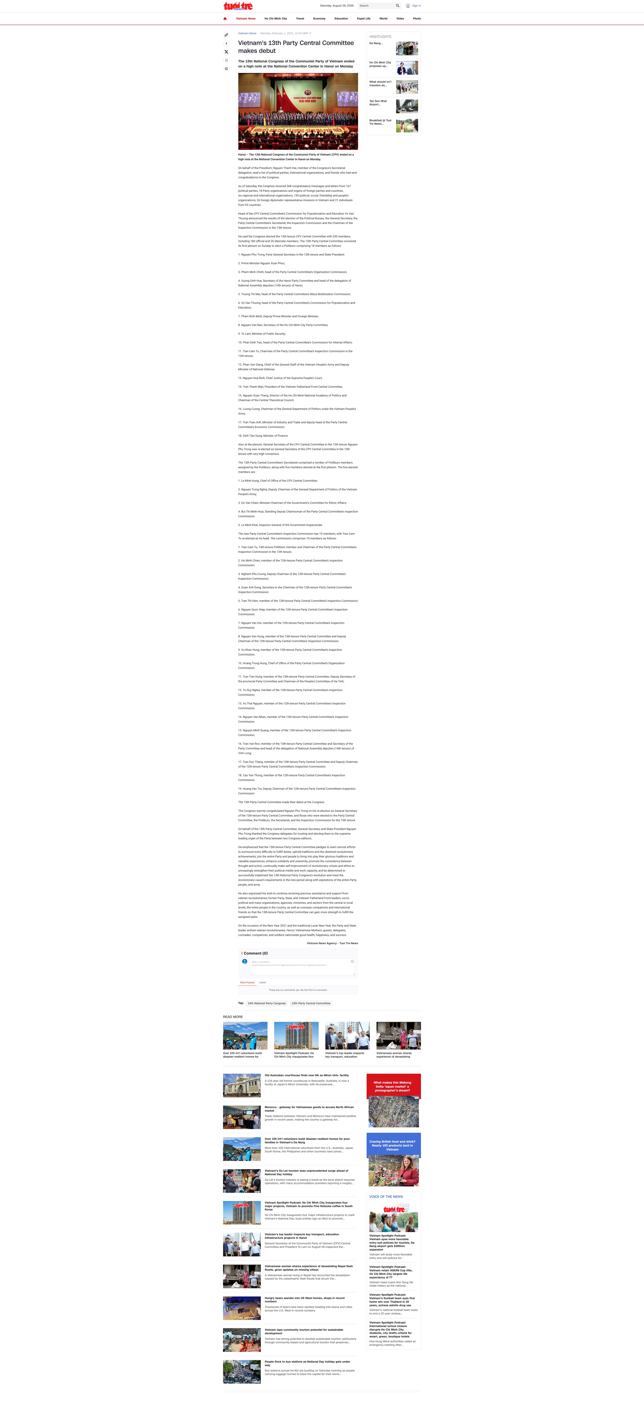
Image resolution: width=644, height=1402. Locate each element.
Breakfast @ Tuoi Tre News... (380, 122)
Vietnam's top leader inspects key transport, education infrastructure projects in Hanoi (345, 1055)
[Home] (225, 19)
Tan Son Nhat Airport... (378, 103)
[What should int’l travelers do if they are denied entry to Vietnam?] (407, 87)
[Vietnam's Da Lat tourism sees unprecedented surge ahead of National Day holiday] (242, 1181)
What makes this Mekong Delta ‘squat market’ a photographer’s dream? (392, 1086)
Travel (300, 18)
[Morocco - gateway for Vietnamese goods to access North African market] (242, 1117)
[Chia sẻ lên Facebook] (226, 43)
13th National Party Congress (267, 1003)
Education (341, 18)
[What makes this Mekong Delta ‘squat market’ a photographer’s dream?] (394, 1111)
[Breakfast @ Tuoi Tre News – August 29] (407, 126)
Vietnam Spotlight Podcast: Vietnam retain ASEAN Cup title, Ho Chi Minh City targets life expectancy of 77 (390, 1272)
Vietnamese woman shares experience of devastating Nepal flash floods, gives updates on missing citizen (394, 1055)
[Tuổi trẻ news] (238, 6)
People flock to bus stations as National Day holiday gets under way (307, 1363)
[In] (226, 68)
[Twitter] (226, 51)
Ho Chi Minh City (276, 18)
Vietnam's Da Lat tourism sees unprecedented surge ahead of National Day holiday (306, 1172)
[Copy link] (226, 35)
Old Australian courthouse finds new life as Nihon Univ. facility (307, 1075)
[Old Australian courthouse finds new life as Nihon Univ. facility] (242, 1085)
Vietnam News (245, 18)
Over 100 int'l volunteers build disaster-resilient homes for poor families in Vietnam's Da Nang (242, 1055)
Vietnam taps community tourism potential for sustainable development (304, 1331)
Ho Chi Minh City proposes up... (380, 64)
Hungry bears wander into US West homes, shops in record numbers (304, 1300)
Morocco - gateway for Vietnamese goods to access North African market (309, 1109)
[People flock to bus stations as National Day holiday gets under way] (242, 1372)
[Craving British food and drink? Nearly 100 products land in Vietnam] (394, 1170)
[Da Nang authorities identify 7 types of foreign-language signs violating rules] (407, 48)
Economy (319, 18)
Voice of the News (386, 1197)
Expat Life (363, 18)
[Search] (398, 6)
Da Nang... (376, 43)
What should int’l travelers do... (380, 83)
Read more (233, 1017)
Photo (417, 18)
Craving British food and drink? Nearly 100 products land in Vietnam (392, 1146)
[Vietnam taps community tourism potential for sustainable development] (242, 1340)
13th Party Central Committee (311, 1003)
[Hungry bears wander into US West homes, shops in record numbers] (242, 1308)
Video (400, 18)
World (383, 18)
